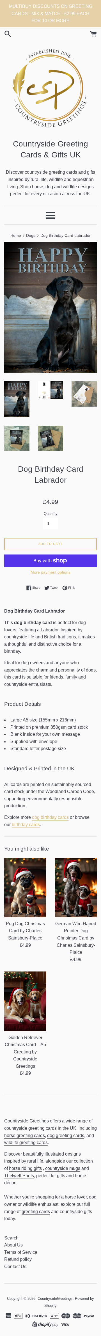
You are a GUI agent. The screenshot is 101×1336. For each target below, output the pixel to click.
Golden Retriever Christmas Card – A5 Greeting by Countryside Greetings (25, 1052)
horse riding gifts (25, 1168)
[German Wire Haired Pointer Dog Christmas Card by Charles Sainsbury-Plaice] (76, 887)
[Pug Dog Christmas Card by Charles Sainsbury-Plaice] (25, 887)
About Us (13, 1245)
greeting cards (36, 1211)
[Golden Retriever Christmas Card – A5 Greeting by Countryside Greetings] (25, 1001)
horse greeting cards (24, 1135)
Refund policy (18, 1259)
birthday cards (26, 824)
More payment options (50, 572)
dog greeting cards (65, 1135)
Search (11, 1238)
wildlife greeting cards (26, 1142)
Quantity (51, 514)
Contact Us (15, 1266)
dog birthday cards (50, 817)
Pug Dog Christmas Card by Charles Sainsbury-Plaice (25, 930)
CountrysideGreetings (55, 1298)
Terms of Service (20, 1252)
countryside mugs (62, 1168)
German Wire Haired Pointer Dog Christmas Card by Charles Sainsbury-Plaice (75, 938)
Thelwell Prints (19, 1175)
